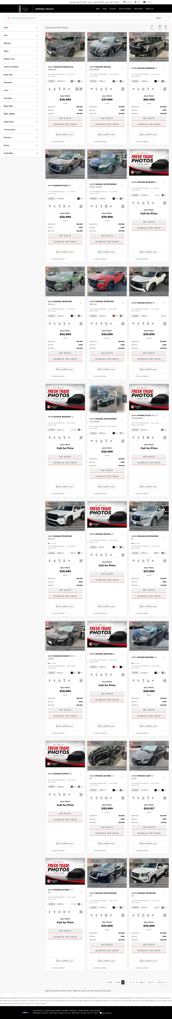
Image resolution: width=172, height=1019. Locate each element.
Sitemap (65, 1011)
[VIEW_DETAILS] (149, 162)
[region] (65, 110)
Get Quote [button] (65, 118)
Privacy (73, 1011)
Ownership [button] (138, 8)
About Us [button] (149, 8)
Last (150, 982)
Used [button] (105, 8)
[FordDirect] (25, 1013)
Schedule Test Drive (65, 124)
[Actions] (81, 68)
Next (142, 982)
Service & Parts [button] (125, 8)
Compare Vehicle (58, 141)
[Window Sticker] (81, 89)
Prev (117, 982)
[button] (82, 47)
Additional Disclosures (89, 1011)
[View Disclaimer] (69, 89)
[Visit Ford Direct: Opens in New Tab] (106, 1013)
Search (158, 18)
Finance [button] (113, 8)
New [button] (98, 8)
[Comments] (77, 89)
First (109, 982)
